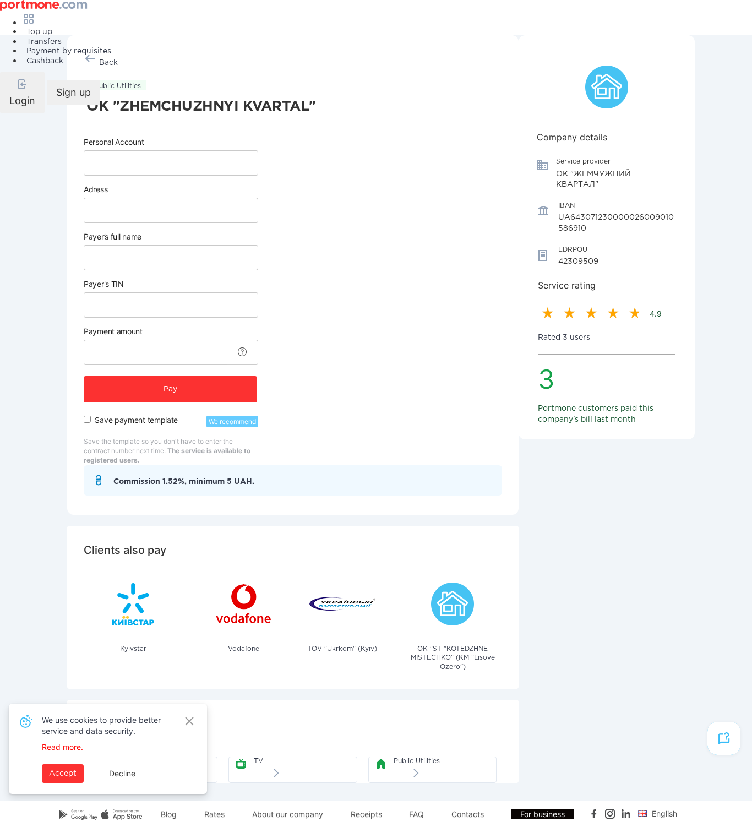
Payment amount (113, 331)
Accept (63, 773)
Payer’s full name (112, 236)
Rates (214, 814)
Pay (170, 389)
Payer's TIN (104, 284)
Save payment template (136, 420)
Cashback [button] (44, 61)
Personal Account (114, 141)
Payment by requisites (68, 51)
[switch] (87, 419)
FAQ (416, 814)
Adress (95, 189)
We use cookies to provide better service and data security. (101, 725)
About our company (287, 814)
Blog (169, 814)
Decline (122, 773)
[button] (22, 92)
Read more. (62, 747)
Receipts (366, 814)
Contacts (467, 814)
